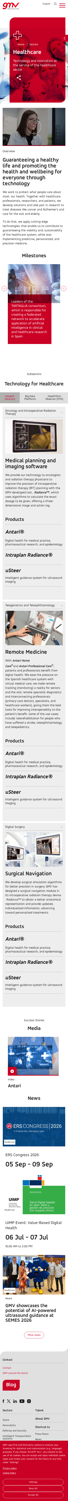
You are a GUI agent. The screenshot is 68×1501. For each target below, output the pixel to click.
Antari (14, 1086)
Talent (39, 1410)
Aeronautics (9, 1425)
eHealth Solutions (10, 398)
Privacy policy (10, 1468)
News (38, 1439)
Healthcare (10, 1142)
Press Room (42, 1434)
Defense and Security (15, 1431)
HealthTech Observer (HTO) (54, 398)
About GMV (42, 1418)
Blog (11, 1385)
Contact (7, 1368)
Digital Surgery (15, 827)
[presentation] (4, 289)
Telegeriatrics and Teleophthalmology (30, 605)
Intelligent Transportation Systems (17, 1437)
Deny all (33, 1488)
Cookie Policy (9, 1473)
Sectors (33, 44)
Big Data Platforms (30, 398)
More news (34, 1335)
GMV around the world (15, 1373)
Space (6, 1420)
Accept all (33, 1495)
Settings (33, 1482)
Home (21, 44)
